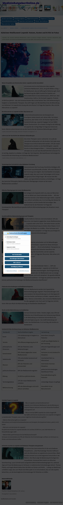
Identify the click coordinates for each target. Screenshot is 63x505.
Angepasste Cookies (11, 247)
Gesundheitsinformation (9, 21)
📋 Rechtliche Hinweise (23, 271)
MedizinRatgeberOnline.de (21, 3)
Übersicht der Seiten (8, 24)
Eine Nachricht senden (56, 502)
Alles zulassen (17, 262)
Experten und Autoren (26, 21)
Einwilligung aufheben (17, 266)
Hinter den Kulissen (41, 21)
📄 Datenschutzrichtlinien (11, 271)
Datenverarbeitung (31, 502)
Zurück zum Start (7, 18)
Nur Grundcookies (17, 254)
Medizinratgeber (19, 18)
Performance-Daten (11, 242)
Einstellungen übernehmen (17, 258)
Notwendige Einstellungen (12, 237)
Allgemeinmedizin (33, 18)
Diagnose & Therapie (47, 18)
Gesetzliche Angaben (43, 502)
